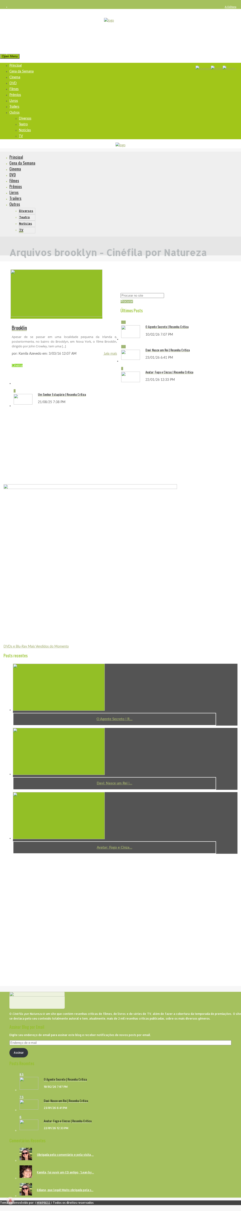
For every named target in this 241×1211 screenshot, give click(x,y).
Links (233, 18)
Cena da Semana (21, 71)
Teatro (23, 124)
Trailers (14, 106)
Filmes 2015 (228, 30)
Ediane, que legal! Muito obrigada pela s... (65, 1190)
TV (21, 136)
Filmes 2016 (228, 36)
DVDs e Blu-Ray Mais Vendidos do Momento (36, 646)
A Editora (230, 6)
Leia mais (110, 353)
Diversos (25, 118)
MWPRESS (43, 1202)
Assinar (19, 1052)
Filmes (14, 89)
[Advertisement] (39, 446)
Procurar (126, 301)
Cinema (14, 77)
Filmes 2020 (228, 59)
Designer (230, 12)
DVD (13, 83)
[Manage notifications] (10, 1200)
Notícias (25, 130)
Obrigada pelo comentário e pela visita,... (65, 1154)
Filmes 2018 (228, 48)
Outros (14, 112)
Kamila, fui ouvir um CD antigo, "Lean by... (65, 1172)
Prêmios (15, 95)
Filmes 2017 (228, 42)
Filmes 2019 (228, 53)
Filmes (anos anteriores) (221, 24)
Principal (16, 157)
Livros (13, 101)
